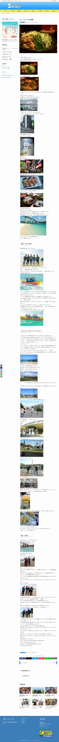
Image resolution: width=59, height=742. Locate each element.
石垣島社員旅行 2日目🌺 (7, 59)
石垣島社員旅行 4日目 (6, 54)
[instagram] (52, 0)
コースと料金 (24, 718)
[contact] (55, 0)
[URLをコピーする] (54, 658)
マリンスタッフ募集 (5, 68)
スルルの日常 (22, 22)
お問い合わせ (42, 725)
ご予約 (22, 722)
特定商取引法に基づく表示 (45, 723)
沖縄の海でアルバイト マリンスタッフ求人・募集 (10, 49)
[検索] (56, 0)
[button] (22, 658)
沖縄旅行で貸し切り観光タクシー (8, 75)
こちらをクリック (15, 40)
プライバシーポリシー (44, 726)
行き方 (22, 719)
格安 (33, 652)
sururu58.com (25, 675)
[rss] (53, 0)
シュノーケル (29, 652)
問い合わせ (23, 721)
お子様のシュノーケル (6, 66)
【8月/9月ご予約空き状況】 (7, 52)
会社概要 (41, 722)
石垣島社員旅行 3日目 (6, 56)
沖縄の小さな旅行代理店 (6, 77)
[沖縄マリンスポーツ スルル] (15, 6)
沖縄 (35, 652)
